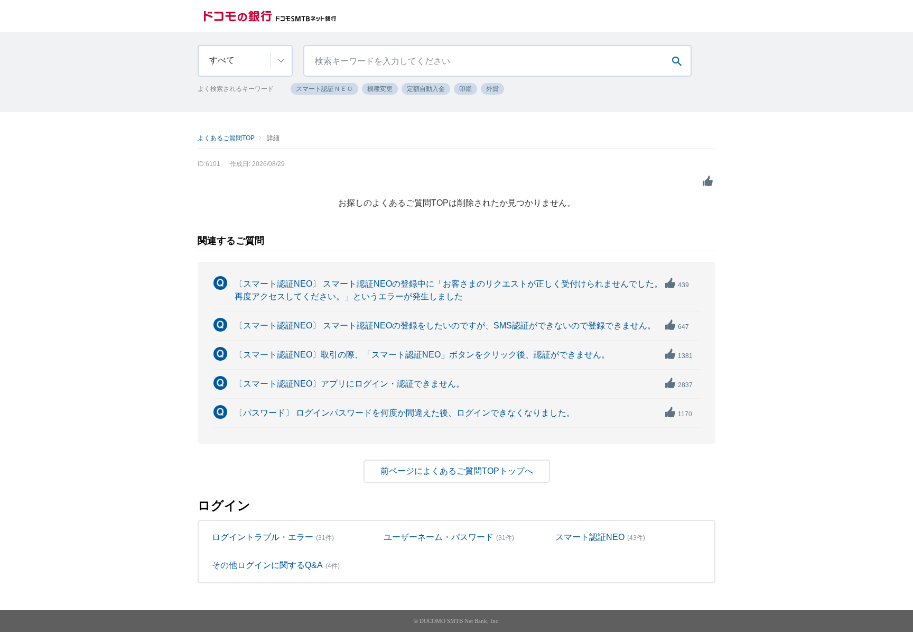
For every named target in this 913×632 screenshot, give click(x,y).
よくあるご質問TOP (226, 138)
